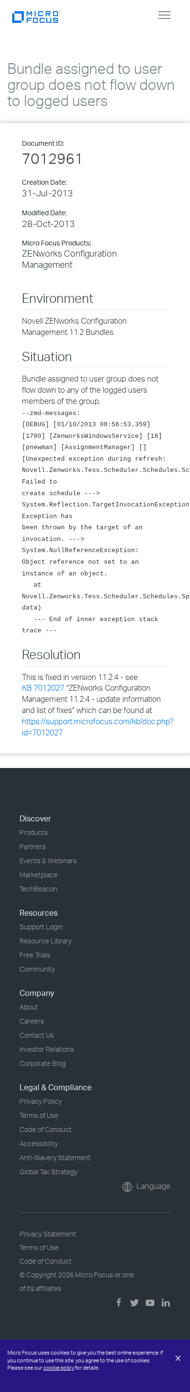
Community (37, 969)
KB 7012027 (43, 688)
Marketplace (38, 874)
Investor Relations (46, 1049)
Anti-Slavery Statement (55, 1157)
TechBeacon (38, 889)
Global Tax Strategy (48, 1171)
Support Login (41, 926)
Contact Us (36, 1035)
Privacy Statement (47, 1234)
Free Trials (34, 955)
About (28, 1007)
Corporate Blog (42, 1063)
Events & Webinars (47, 860)
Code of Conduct (45, 1129)
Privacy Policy (40, 1101)
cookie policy (58, 1367)
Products (33, 832)
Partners (32, 846)
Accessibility (38, 1143)
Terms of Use (38, 1115)
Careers (31, 1021)
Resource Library (45, 941)
